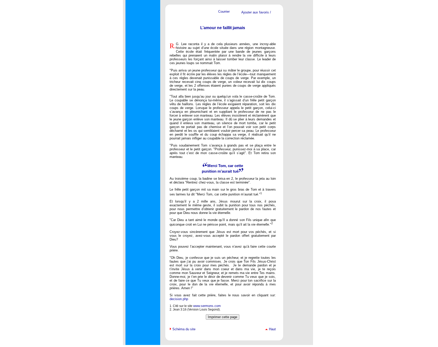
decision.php (179, 299)
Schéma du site (183, 329)
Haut (272, 329)
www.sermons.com (207, 306)
